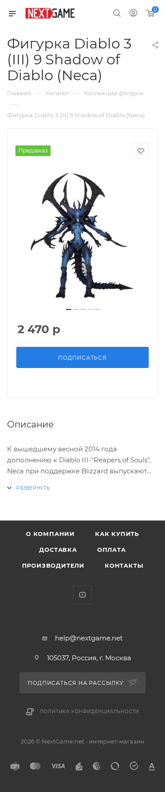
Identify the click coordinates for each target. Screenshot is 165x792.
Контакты (124, 565)
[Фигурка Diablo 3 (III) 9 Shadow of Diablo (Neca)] (83, 236)
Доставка (58, 549)
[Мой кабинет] (133, 14)
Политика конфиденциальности (89, 711)
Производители (53, 565)
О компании (50, 533)
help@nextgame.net (89, 638)
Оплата (111, 549)
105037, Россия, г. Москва (89, 658)
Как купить (117, 533)
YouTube (82, 594)
